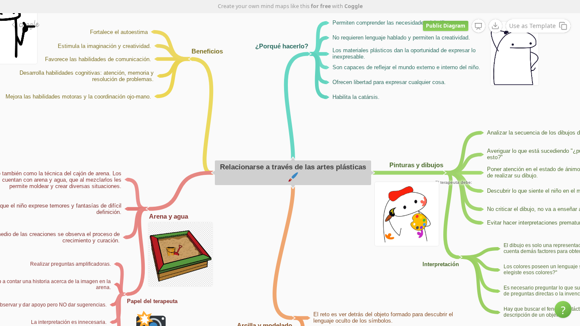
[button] (563, 309)
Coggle (353, 6)
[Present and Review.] (478, 26)
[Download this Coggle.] (495, 26)
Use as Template (532, 26)
